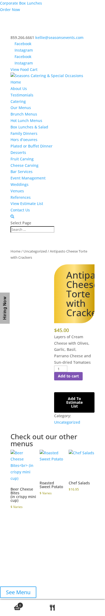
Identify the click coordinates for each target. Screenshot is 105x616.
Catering (18, 101)
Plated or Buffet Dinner (31, 146)
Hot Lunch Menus (26, 120)
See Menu (18, 592)
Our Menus (20, 107)
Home (15, 82)
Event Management (28, 178)
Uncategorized (35, 251)
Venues (17, 190)
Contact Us (20, 209)
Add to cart (68, 376)
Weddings (19, 184)
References (20, 197)
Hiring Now (4, 308)
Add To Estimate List (74, 402)
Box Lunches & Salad (29, 126)
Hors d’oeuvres (23, 139)
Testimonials (21, 95)
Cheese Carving (24, 165)
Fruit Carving (22, 158)
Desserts (18, 152)
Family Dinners (23, 133)
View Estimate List (26, 203)
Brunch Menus (23, 114)
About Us (18, 88)
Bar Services (21, 171)
